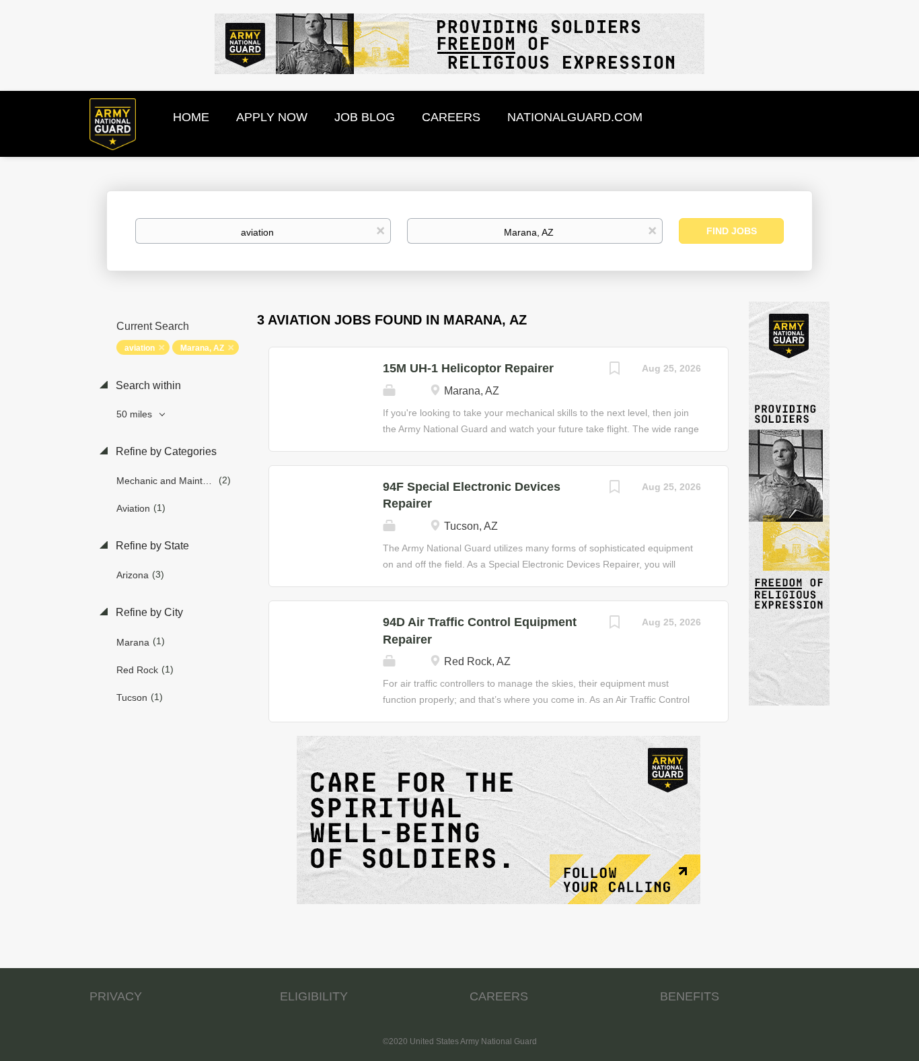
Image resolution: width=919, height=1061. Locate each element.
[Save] (615, 370)
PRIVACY (115, 996)
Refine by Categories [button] (165, 451)
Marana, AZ (202, 348)
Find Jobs (731, 231)
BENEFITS (689, 996)
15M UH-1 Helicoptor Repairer (468, 368)
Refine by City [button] (148, 612)
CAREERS (499, 996)
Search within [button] (147, 385)
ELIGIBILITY (314, 996)
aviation (139, 348)
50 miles (135, 414)
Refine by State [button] (151, 545)
